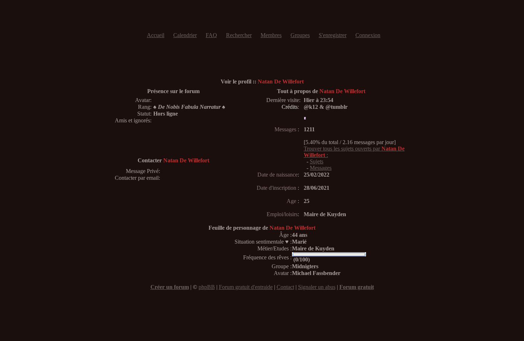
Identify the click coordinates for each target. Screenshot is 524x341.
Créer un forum (169, 287)
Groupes (300, 35)
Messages (321, 168)
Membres (271, 35)
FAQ (211, 35)
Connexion (367, 35)
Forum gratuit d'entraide (246, 287)
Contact (285, 287)
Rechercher (239, 35)
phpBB (207, 287)
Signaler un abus (316, 287)
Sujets (316, 161)
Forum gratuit (356, 287)
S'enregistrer (332, 35)
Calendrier (185, 35)
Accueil (155, 35)
